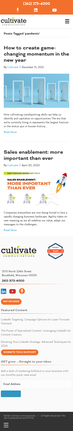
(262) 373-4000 (36, 3)
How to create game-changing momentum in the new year (36, 54)
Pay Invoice (11, 301)
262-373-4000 (13, 281)
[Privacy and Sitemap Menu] (6, 425)
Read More (10, 132)
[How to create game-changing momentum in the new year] (36, 90)
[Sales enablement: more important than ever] (36, 188)
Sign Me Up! (10, 393)
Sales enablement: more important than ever (33, 155)
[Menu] (67, 21)
